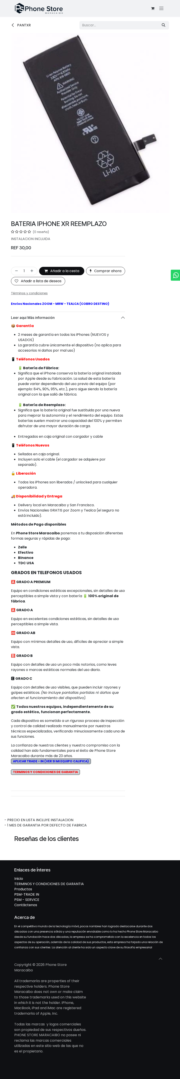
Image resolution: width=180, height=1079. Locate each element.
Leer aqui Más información (33, 317)
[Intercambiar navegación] (161, 8)
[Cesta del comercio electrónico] (152, 8)
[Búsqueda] (163, 25)
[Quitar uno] (15, 271)
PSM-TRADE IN (26, 894)
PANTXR (23, 25)
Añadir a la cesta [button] (64, 270)
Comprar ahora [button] (107, 270)
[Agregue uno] (32, 271)
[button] (160, 958)
